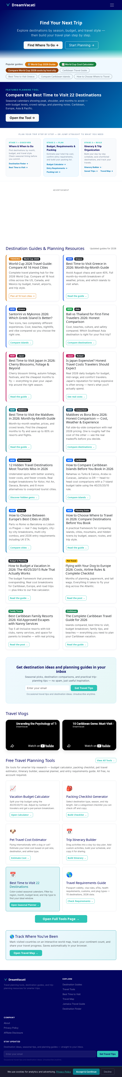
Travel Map (68, 999)
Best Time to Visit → (18, 167)
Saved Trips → (91, 171)
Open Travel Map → (26, 953)
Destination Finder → (18, 163)
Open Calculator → (21, 814)
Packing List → (53, 172)
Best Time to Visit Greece (21, 76)
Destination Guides (72, 984)
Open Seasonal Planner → (25, 904)
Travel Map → (106, 171)
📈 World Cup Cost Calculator (78, 64)
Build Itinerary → (77, 857)
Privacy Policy (63, 1071)
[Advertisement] (61, 218)
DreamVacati (23, 4)
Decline (108, 1071)
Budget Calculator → (56, 164)
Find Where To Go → (43, 45)
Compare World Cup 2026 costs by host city (32, 70)
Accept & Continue (86, 1071)
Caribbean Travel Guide (74, 70)
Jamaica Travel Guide (74, 1003)
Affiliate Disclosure (13, 1032)
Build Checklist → (77, 814)
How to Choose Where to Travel (93, 76)
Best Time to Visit (72, 994)
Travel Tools (69, 989)
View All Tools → (106, 760)
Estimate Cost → (20, 857)
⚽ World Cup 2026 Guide (41, 64)
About (7, 1023)
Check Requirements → (80, 901)
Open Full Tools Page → (61, 919)
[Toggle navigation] (112, 5)
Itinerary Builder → (92, 167)
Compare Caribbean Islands (55, 76)
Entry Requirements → (57, 168)
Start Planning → (81, 45)
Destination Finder (72, 1008)
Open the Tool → (22, 118)
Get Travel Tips (84, 688)
